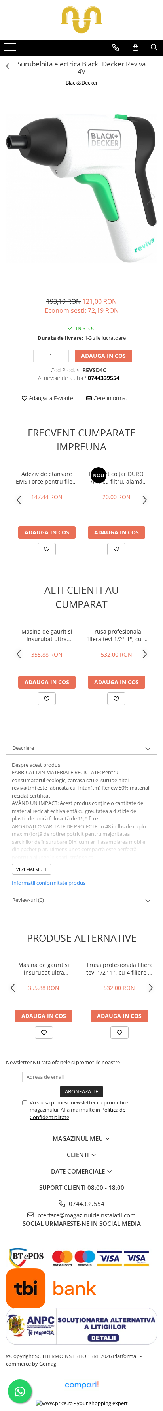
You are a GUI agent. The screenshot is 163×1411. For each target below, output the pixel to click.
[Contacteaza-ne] (116, 47)
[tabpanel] (81, 188)
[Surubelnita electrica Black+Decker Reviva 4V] (81, 188)
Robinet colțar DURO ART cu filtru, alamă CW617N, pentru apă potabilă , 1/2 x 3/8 (116, 477)
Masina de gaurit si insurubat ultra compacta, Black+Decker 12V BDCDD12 (46, 635)
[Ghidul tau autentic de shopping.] (81, 1385)
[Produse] (11, 49)
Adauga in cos (103, 355)
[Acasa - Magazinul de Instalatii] (81, 20)
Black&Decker (82, 82)
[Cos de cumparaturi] (135, 47)
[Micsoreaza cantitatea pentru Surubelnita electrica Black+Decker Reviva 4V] (39, 356)
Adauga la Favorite (50, 398)
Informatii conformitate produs (48, 882)
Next (150, 196)
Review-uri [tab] (28, 899)
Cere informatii (111, 398)
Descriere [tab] (23, 747)
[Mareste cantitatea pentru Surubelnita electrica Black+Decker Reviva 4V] (63, 356)
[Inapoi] (6, 66)
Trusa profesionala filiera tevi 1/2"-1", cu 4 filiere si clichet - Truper (116, 635)
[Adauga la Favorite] (47, 549)
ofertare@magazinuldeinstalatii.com (86, 1215)
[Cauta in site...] (154, 47)
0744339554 (85, 1204)
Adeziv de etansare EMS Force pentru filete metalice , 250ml (47, 477)
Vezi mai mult (31, 869)
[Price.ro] (82, 1403)
